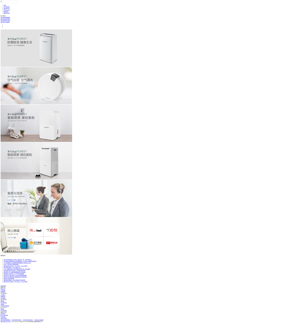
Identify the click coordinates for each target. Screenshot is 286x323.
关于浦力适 (7, 7)
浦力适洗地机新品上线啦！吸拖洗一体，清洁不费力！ (18, 259)
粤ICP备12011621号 (6, 321)
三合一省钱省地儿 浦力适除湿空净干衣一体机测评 (17, 269)
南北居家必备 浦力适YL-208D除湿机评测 (14, 270)
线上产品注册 (4, 315)
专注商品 (3, 298)
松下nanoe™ (7, 10)
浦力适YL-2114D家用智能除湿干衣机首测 (14, 272)
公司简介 (3, 295)
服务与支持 (7, 13)
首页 (5, 5)
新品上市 (3, 288)
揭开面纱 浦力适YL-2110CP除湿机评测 (14, 273)
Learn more (3, 285)
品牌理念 (3, 296)
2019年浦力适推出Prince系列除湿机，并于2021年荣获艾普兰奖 (20, 261)
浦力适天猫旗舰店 (5, 17)
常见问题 (3, 316)
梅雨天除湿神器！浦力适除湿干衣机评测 (14, 280)
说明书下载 (4, 318)
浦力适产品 (7, 8)
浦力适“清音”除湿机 (9, 278)
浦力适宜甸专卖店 (5, 19)
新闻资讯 (6, 11)
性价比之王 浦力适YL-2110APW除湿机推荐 (15, 275)
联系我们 (3, 313)
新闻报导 (3, 291)
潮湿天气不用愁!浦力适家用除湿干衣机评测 (15, 277)
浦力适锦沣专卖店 (5, 20)
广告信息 (3, 290)
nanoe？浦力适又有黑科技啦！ (12, 264)
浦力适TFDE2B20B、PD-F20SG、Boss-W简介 (16, 266)
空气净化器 (4, 302)
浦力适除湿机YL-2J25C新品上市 (12, 267)
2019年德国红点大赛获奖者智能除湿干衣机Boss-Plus (17, 263)
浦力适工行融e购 (5, 22)
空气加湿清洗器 (5, 306)
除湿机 (2, 301)
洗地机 (2, 304)
